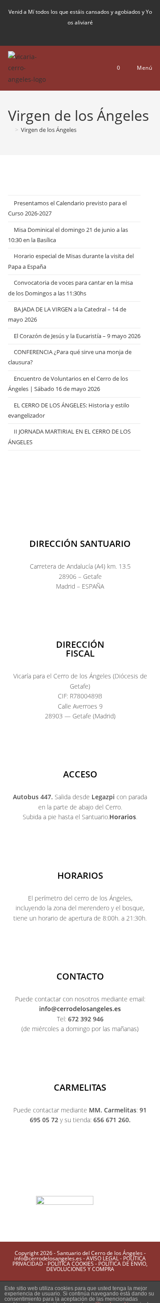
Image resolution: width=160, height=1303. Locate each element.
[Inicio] (10, 130)
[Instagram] (62, 1180)
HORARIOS (80, 875)
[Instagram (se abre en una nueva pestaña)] (74, 32)
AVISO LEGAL (102, 1258)
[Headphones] (133, 1180)
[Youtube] (80, 1180)
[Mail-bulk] (115, 1180)
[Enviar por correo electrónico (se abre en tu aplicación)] (102, 32)
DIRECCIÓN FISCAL (80, 648)
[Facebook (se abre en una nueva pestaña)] (59, 32)
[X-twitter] (44, 1180)
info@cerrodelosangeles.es (80, 1008)
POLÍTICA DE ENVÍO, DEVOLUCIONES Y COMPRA (97, 1266)
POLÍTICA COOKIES (71, 1263)
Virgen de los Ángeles (48, 130)
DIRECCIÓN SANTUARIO (80, 544)
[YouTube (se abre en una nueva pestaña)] (89, 32)
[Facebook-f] (26, 1180)
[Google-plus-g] (97, 1180)
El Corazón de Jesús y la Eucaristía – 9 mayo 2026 (77, 336)
